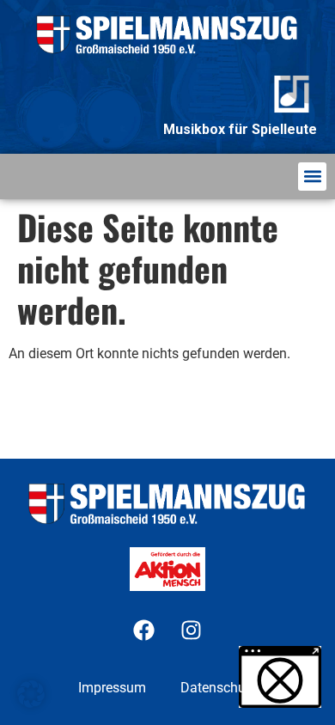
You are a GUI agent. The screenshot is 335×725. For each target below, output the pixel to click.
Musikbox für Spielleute (240, 129)
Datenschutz (218, 687)
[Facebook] (144, 629)
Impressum (112, 687)
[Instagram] (191, 629)
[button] (312, 176)
